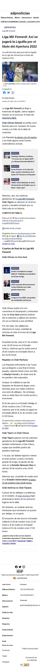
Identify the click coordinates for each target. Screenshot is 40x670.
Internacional (26, 18)
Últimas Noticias (7, 18)
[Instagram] (23, 566)
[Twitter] (8, 92)
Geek (4, 641)
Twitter (29, 541)
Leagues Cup (33, 22)
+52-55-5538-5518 (27, 589)
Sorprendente (7, 630)
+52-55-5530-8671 (27, 595)
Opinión (36, 18)
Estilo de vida (7, 612)
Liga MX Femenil (8, 31)
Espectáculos (7, 635)
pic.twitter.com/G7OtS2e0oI (25, 423)
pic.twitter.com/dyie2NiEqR (12, 239)
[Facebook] (4, 92)
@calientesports (23, 233)
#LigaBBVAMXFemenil (10, 223)
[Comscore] (20, 578)
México (17, 18)
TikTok (13, 543)
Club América (24, 496)
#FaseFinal (15, 221)
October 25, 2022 (8, 244)
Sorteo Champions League (13, 22)
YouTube (5, 543)
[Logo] (20, 13)
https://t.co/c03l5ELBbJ (27, 236)
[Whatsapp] (13, 92)
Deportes (5, 618)
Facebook (21, 541)
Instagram (5, 662)
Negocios (6, 624)
